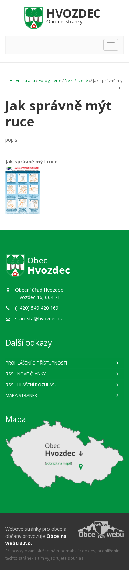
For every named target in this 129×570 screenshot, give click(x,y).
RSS (26, 373)
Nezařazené (76, 80)
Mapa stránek (21, 395)
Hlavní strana (22, 80)
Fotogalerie (50, 80)
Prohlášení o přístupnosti (36, 363)
